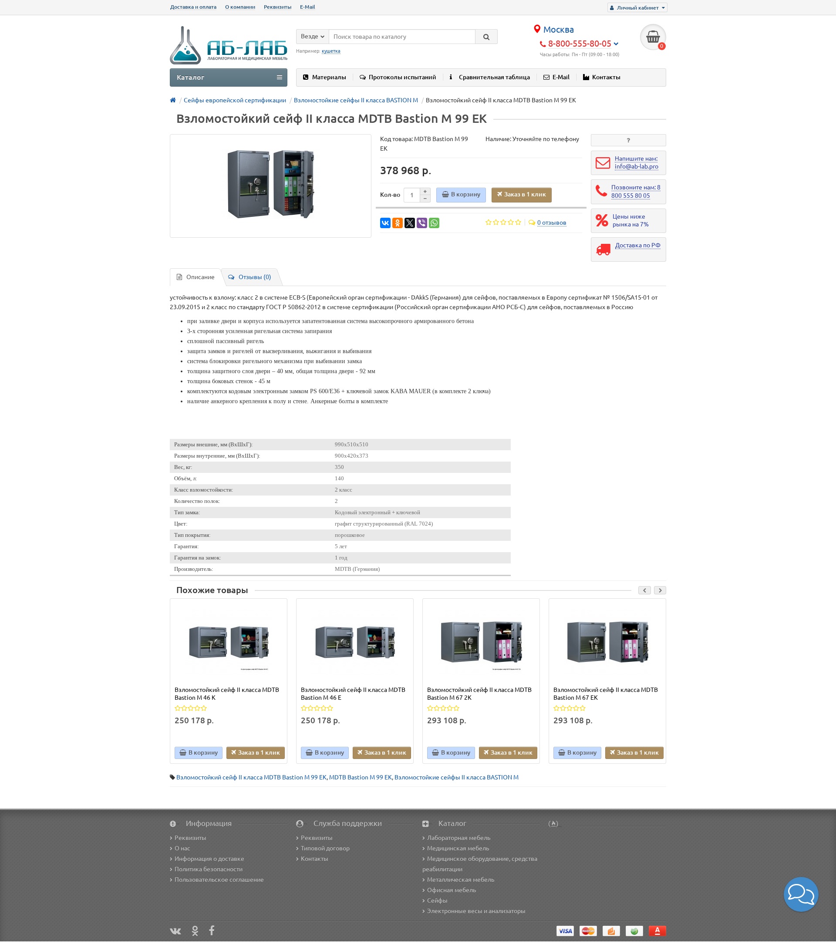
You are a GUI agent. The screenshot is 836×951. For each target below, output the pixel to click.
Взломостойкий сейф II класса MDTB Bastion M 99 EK (251, 777)
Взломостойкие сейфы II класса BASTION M (456, 777)
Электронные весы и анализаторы (476, 910)
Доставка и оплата (193, 7)
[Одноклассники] (397, 223)
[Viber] (422, 223)
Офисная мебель (451, 890)
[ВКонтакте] (385, 223)
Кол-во (390, 194)
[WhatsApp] (434, 223)
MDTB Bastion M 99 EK (360, 777)
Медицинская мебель (458, 848)
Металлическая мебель (460, 879)
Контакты (606, 77)
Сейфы (437, 900)
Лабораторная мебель (458, 837)
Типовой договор (325, 848)
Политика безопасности (209, 869)
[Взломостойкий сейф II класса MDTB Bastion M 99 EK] (270, 186)
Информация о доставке (209, 858)
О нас (182, 848)
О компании (240, 7)
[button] (801, 894)
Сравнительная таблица (494, 77)
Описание (200, 276)
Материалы (329, 77)
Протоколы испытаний (402, 77)
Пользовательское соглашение (219, 879)
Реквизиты (277, 7)
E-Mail (307, 7)
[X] (410, 223)
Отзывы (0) (255, 276)
